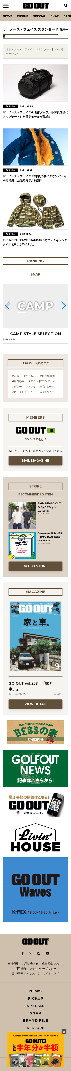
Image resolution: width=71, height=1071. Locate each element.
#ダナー (17, 386)
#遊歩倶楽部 (47, 375)
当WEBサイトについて (25, 973)
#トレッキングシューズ (40, 386)
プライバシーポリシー (43, 968)
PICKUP (22, 16)
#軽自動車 (18, 381)
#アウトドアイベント (41, 381)
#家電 (15, 375)
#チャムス (30, 375)
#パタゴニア (47, 392)
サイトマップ (51, 973)
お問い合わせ (30, 963)
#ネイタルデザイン (23, 392)
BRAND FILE (35, 1020)
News (7, 16)
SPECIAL (39, 16)
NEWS (35, 991)
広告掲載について (52, 963)
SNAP (55, 16)
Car (50, 11)
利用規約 (20, 968)
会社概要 (13, 963)
